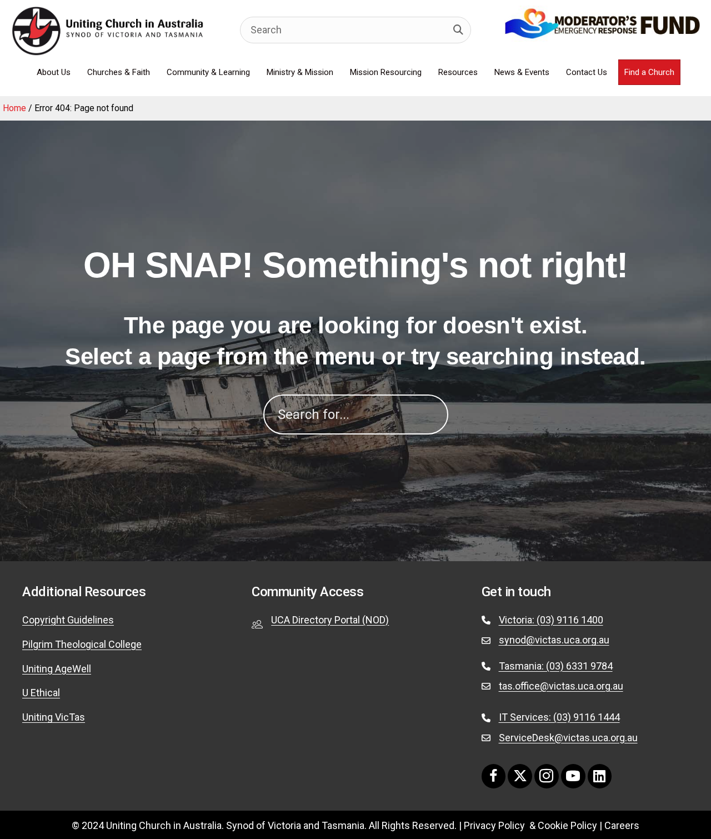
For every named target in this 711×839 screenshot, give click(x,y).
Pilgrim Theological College (82, 644)
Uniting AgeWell (56, 669)
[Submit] (458, 30)
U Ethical (41, 692)
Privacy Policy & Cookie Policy (530, 825)
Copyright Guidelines (68, 620)
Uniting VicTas (53, 717)
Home (14, 108)
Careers (621, 825)
